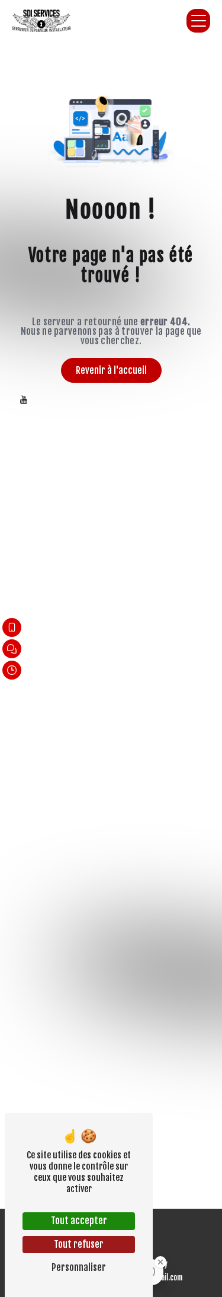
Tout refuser (79, 1244)
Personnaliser (79, 1267)
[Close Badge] (160, 1262)
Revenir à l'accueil (111, 370)
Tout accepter (79, 1220)
